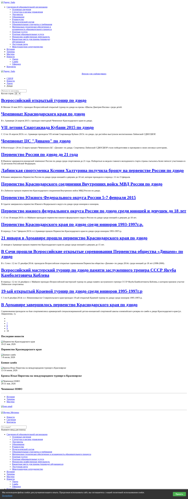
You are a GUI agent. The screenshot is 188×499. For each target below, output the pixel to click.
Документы (17, 14)
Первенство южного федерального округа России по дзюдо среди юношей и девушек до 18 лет (93, 210)
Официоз (16, 64)
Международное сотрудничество (27, 47)
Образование (18, 17)
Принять (179, 494)
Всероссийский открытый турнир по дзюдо (43, 100)
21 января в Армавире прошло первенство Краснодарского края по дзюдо (74, 237)
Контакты (11, 66)
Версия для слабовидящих (94, 74)
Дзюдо (15, 59)
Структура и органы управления (27, 12)
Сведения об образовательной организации (27, 7)
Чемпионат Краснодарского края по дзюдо (43, 113)
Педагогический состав (23, 22)
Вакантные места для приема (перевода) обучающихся (37, 464)
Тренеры (11, 51)
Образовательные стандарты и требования (32, 24)
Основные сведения (21, 9)
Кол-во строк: (7, 93)
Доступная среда (20, 44)
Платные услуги (20, 32)
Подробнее (7, 495)
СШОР (10, 78)
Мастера (10, 54)
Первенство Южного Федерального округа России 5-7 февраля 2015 (68, 197)
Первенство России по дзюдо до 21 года (39, 154)
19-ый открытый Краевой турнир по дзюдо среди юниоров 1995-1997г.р (71, 291)
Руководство (18, 19)
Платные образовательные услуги (28, 34)
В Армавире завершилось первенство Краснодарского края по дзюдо (69, 304)
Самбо (15, 61)
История (11, 49)
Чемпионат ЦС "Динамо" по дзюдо (36, 140)
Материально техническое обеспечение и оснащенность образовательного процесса (32, 28)
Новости (11, 56)
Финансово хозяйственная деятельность (31, 37)
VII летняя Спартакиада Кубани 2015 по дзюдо (47, 127)
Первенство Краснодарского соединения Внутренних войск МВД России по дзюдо (81, 183)
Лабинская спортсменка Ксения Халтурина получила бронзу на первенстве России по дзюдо (92, 170)
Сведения (11, 419)
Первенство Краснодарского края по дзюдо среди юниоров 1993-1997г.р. (72, 224)
